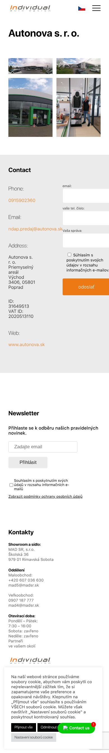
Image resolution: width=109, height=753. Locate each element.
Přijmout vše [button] (24, 727)
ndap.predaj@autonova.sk (35, 229)
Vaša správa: (72, 231)
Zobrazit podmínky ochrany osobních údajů (45, 497)
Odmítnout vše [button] (52, 727)
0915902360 (21, 200)
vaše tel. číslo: (74, 208)
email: (67, 186)
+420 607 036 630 (26, 580)
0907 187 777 (21, 600)
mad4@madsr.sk (23, 605)
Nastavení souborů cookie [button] (34, 737)
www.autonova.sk (26, 344)
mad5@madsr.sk (23, 585)
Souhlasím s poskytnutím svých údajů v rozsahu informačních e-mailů (41, 485)
